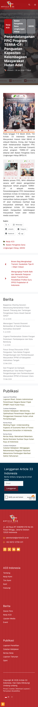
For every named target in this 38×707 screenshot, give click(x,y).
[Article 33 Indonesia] (7, 5)
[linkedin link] (14, 549)
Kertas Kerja (8, 653)
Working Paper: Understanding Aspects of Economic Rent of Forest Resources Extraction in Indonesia (18, 427)
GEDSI (22, 248)
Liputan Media (9, 619)
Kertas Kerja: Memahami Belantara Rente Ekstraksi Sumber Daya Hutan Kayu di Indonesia (18, 439)
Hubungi (6, 588)
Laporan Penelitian (11, 645)
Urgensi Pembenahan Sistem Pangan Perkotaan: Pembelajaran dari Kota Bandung (19, 339)
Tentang (6, 573)
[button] (29, 5)
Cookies (12, 689)
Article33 (10, 70)
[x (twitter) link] (9, 549)
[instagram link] (5, 549)
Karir (5, 584)
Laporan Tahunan (10, 657)
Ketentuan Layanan (22, 689)
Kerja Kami (7, 577)
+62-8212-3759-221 (14, 542)
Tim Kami (7, 580)
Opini (5, 660)
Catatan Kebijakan (11, 649)
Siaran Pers (8, 611)
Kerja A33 (10, 241)
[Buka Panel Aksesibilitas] (3, 704)
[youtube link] (18, 549)
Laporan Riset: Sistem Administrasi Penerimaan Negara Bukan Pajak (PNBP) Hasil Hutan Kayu (18, 402)
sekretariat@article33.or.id (17, 538)
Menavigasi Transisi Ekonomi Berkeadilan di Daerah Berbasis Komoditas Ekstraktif (16, 326)
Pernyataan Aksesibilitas (11, 691)
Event (5, 622)
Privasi (5, 689)
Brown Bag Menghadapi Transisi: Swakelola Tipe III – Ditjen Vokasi (22, 264)
